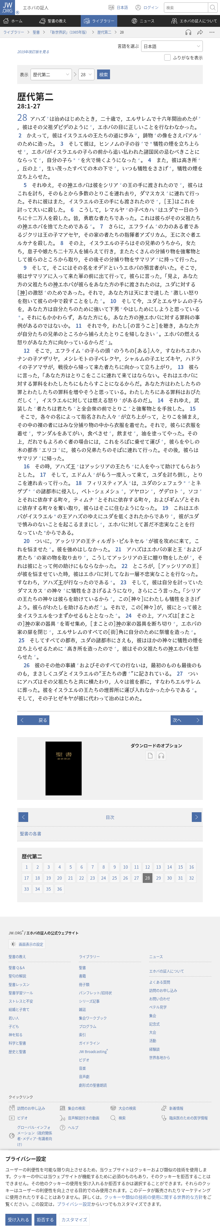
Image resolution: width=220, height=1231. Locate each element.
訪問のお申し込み (163, 990)
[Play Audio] (188, 32)
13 (181, 367)
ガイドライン (89, 1043)
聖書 (36, 32)
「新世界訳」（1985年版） (68, 32)
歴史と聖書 (17, 1051)
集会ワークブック (93, 1018)
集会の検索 (72, 1108)
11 (79, 325)
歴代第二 (104, 32)
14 (160, 400)
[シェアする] (200, 32)
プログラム (87, 1026)
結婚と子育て (19, 1009)
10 (113, 301)
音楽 (82, 1068)
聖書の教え (17, 956)
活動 (152, 1040)
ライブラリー (13, 32)
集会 (152, 1015)
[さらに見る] (212, 32)
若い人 (14, 1018)
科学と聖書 (17, 1043)
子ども (14, 1026)
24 (129, 615)
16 (27, 466)
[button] (52, 21)
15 (193, 408)
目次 (110, 817)
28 (22, 117)
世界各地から (159, 1057)
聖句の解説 (17, 975)
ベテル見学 (158, 1007)
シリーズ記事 (89, 1001)
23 (123, 582)
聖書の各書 (30, 833)
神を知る (16, 1034)
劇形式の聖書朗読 (93, 1085)
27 (180, 673)
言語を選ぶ (128, 46)
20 (27, 541)
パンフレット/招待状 (95, 992)
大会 (152, 1032)
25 (22, 640)
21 (118, 549)
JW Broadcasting (93, 1051)
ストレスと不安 (21, 1001)
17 (43, 474)
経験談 (154, 1049)
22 (125, 566)
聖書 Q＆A (17, 967)
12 (27, 350)
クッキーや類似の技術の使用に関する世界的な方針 (153, 1197)
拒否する (45, 1219)
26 (27, 665)
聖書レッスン (19, 984)
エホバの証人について (166, 971)
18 (79, 483)
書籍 (82, 975)
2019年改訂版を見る (33, 51)
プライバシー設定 (74, 1204)
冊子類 (84, 984)
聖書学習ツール (21, 992)
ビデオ (84, 1059)
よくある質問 (159, 982)
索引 (82, 1034)
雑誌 (82, 1009)
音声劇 (84, 1076)
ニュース (156, 956)
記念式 (154, 1023)
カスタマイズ (74, 1219)
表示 (24, 74)
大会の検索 (123, 1108)
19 (165, 508)
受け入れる (18, 1219)
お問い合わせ (159, 998)
